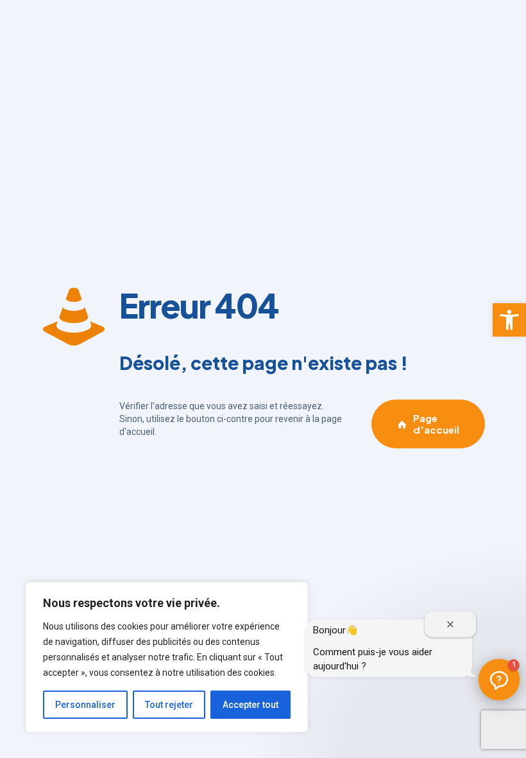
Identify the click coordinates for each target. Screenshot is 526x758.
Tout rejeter (169, 705)
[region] (167, 657)
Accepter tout (250, 705)
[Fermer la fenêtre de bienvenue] (450, 624)
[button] (509, 320)
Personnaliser (85, 705)
